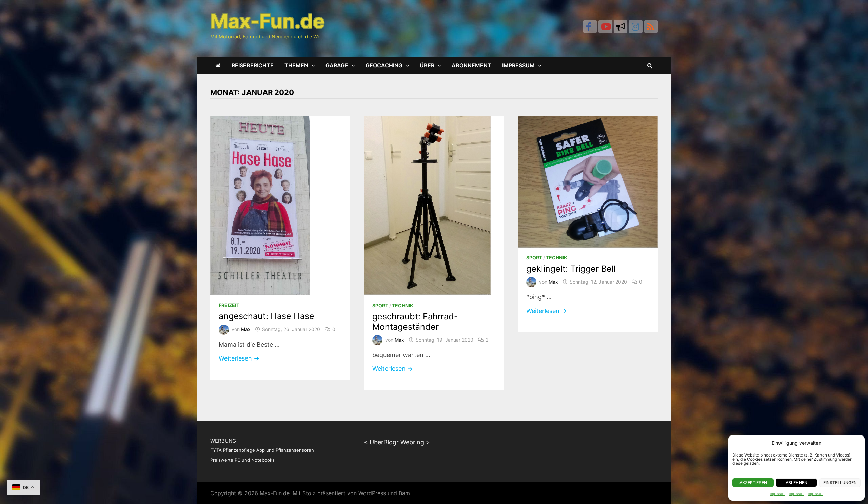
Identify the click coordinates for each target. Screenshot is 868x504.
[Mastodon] (620, 26)
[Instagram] (636, 26)
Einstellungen (840, 482)
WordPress (372, 493)
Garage (337, 65)
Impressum (777, 494)
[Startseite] (218, 65)
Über (427, 65)
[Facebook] (590, 26)
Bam (404, 493)
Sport (380, 305)
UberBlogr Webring (397, 442)
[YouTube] (605, 26)
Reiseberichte (253, 65)
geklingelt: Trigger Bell (571, 269)
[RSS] (651, 26)
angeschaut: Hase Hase (266, 316)
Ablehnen (796, 482)
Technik (402, 305)
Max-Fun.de (275, 493)
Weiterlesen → (258, 358)
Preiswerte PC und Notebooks (242, 460)
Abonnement (471, 65)
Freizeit (229, 305)
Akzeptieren (753, 482)
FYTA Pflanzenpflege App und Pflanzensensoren (262, 450)
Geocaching (384, 65)
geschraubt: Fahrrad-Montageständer (415, 321)
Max (246, 329)
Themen (296, 65)
